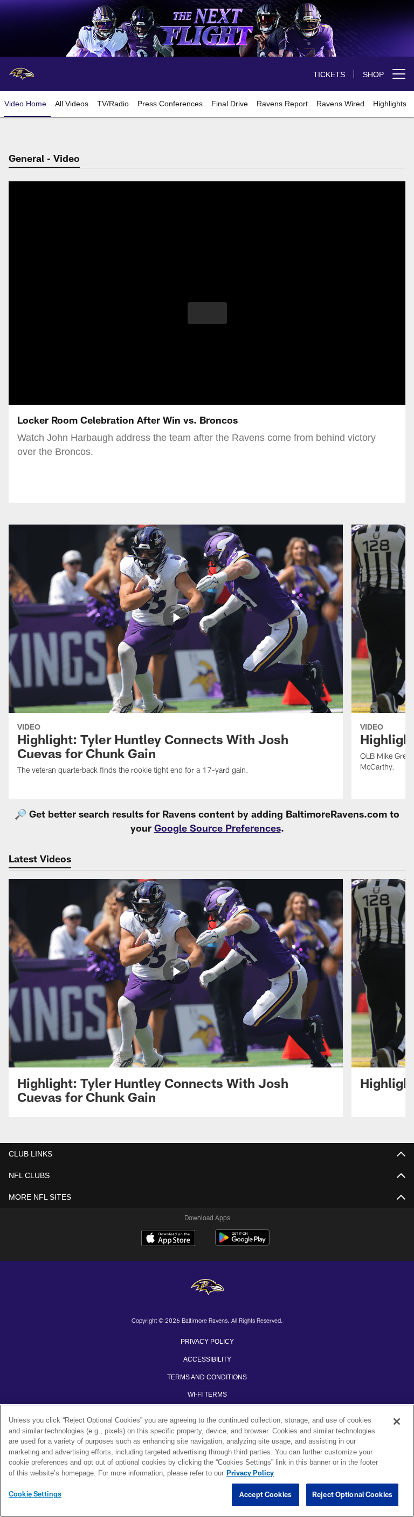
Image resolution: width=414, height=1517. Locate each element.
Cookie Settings (35, 1494)
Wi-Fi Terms (207, 1393)
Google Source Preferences (217, 828)
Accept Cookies (265, 1495)
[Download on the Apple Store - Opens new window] (168, 1239)
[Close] (397, 1422)
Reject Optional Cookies (352, 1495)
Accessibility (207, 1358)
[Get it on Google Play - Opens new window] (242, 1243)
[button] (207, 313)
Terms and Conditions (207, 1376)
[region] (207, 1461)
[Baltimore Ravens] (207, 1288)
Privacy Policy (207, 1340)
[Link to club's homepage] (21, 69)
